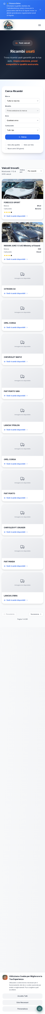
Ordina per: (22, 171)
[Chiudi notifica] (40, 9)
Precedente (10, 614)
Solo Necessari (22, 1002)
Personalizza (22, 1009)
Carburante (9, 126)
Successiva (35, 614)
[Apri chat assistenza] (39, 1009)
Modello (8, 106)
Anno (7, 116)
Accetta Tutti (22, 996)
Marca (7, 96)
